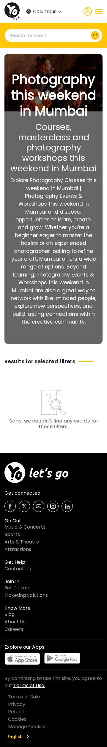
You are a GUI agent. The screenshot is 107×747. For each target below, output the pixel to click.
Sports (12, 534)
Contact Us (17, 568)
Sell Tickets (17, 587)
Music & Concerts (24, 527)
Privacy (16, 704)
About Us (15, 621)
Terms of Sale (24, 696)
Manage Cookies (27, 726)
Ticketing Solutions (26, 595)
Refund (16, 711)
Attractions (17, 549)
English (15, 737)
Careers (13, 629)
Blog (9, 614)
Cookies (17, 719)
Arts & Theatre (21, 541)
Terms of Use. (29, 685)
